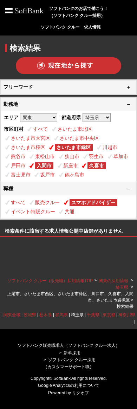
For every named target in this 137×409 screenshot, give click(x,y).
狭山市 (72, 156)
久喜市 (96, 165)
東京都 (109, 314)
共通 (69, 211)
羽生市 (96, 156)
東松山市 (45, 156)
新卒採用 (72, 352)
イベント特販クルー (33, 211)
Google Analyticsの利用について (68, 385)
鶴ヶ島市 (74, 174)
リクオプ (80, 392)
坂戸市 (47, 174)
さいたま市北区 (75, 129)
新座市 (70, 165)
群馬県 (61, 314)
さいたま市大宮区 (30, 138)
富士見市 (21, 174)
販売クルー (47, 202)
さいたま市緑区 (74, 147)
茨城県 (30, 314)
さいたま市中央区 (79, 138)
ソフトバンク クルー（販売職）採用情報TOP (50, 280)
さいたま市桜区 (28, 147)
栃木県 (45, 314)
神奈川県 (126, 314)
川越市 (110, 147)
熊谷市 (18, 156)
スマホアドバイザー (93, 202)
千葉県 (93, 314)
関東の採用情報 (114, 280)
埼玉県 (122, 287)
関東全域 (12, 314)
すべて (40, 129)
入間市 (44, 165)
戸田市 (18, 165)
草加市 (120, 156)
